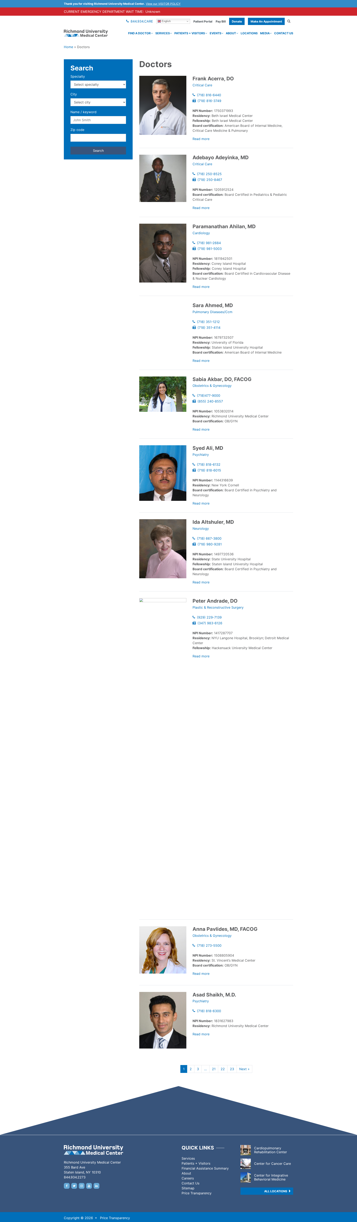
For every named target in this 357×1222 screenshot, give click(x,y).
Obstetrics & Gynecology (212, 386)
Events (215, 33)
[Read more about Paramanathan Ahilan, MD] (162, 253)
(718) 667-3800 (209, 538)
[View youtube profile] (89, 1186)
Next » (244, 1069)
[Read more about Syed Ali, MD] (162, 473)
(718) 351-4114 (209, 327)
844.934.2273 (75, 1177)
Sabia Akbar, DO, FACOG (222, 379)
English (166, 21)
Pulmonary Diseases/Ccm (212, 312)
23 (232, 1069)
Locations (249, 33)
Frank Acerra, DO (213, 79)
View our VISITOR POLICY (163, 3)
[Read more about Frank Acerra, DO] (162, 105)
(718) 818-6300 (209, 1011)
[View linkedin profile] (96, 1186)
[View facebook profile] (67, 1186)
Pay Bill (221, 21)
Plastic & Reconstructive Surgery (218, 607)
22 (223, 1069)
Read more (201, 139)
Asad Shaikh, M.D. (214, 995)
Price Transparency (197, 1193)
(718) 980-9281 (210, 544)
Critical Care (202, 85)
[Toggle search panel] (289, 21)
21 (213, 1069)
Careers (188, 1178)
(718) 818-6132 (208, 464)
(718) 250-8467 (210, 180)
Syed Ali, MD (208, 448)
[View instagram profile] (81, 1186)
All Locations (275, 1191)
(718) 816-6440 (209, 95)
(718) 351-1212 (208, 322)
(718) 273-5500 (209, 945)
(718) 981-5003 (210, 249)
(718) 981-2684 (209, 243)
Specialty (77, 76)
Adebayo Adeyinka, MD (221, 157)
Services (162, 33)
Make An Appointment (266, 21)
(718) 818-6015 (209, 470)
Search (98, 150)
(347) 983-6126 (210, 623)
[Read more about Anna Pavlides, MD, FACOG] (162, 949)
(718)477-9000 (208, 395)
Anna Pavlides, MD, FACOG (225, 929)
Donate (237, 21)
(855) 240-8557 (210, 401)
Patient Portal (202, 21)
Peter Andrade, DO (215, 601)
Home (68, 47)
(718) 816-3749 (209, 101)
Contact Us (283, 33)
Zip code (77, 130)
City (73, 94)
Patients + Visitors (189, 33)
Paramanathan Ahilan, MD (224, 226)
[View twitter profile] (74, 1186)
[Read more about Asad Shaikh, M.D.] (162, 1020)
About (231, 33)
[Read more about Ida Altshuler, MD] (162, 548)
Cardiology (201, 233)
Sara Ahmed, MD (213, 305)
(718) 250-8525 (209, 174)
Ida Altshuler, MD (213, 522)
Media (265, 33)
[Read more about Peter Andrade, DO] (162, 753)
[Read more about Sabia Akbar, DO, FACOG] (162, 394)
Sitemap (188, 1188)
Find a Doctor (139, 33)
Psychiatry (201, 454)
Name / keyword (83, 112)
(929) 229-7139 (209, 617)
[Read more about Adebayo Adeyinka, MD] (162, 178)
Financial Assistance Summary (205, 1168)
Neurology (201, 528)
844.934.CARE (142, 21)
